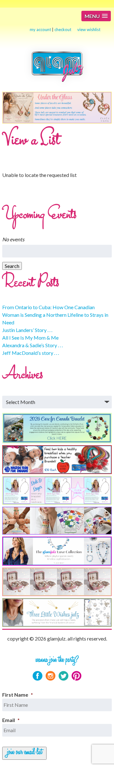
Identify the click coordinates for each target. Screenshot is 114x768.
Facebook (37, 676)
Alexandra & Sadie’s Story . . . (32, 345)
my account (40, 29)
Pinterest (76, 676)
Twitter (63, 676)
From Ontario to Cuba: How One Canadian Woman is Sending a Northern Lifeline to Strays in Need (55, 314)
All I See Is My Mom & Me (30, 338)
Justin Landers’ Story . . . (27, 330)
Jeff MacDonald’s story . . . (30, 353)
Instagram (50, 676)
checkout (62, 29)
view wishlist (88, 29)
